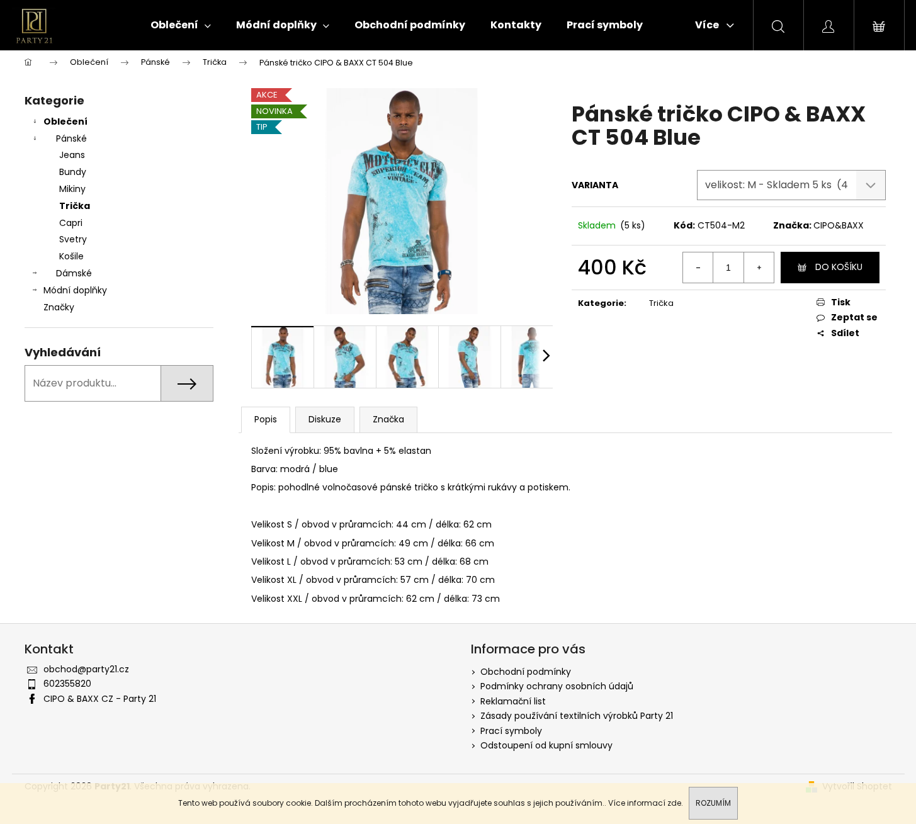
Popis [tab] (265, 419)
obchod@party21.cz (86, 669)
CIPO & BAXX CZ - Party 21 (99, 698)
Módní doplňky (75, 290)
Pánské (71, 138)
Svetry (73, 239)
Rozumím (713, 803)
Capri (70, 223)
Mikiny (72, 189)
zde (674, 803)
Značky (58, 307)
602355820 (67, 683)
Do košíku (838, 267)
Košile (71, 256)
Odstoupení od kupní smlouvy (546, 745)
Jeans (72, 155)
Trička (74, 206)
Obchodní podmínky (525, 671)
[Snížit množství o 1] (698, 267)
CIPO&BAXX (838, 225)
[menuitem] (180, 25)
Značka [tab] (388, 419)
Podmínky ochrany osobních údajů (556, 686)
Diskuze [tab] (324, 419)
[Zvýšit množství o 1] (759, 267)
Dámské (74, 273)
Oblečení (65, 121)
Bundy (72, 172)
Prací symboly (511, 731)
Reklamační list (513, 701)
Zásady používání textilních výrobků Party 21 (576, 715)
